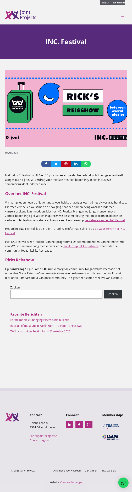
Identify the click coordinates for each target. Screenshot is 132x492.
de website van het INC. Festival (105, 220)
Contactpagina (39, 440)
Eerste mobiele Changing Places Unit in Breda (39, 320)
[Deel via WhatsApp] (86, 164)
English (105, 2)
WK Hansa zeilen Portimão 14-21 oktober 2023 (40, 331)
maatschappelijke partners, (81, 246)
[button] (123, 483)
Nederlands (119, 2)
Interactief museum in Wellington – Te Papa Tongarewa (46, 326)
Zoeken (15, 287)
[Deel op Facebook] (46, 164)
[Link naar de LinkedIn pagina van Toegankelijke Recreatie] (69, 424)
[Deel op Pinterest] (66, 164)
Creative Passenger (71, 482)
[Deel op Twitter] (56, 164)
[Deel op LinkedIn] (76, 164)
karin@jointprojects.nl (44, 436)
